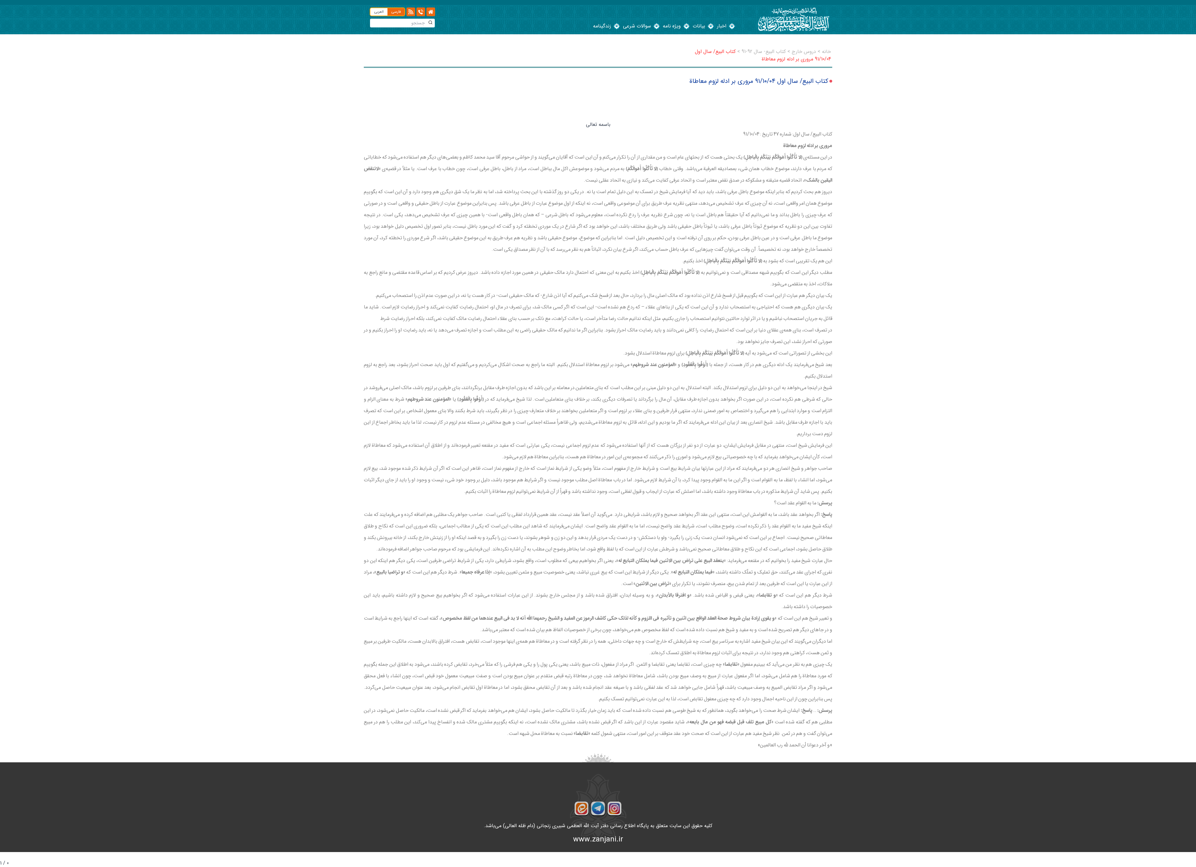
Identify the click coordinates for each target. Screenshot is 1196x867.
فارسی (396, 12)
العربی (379, 12)
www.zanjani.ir (598, 840)
